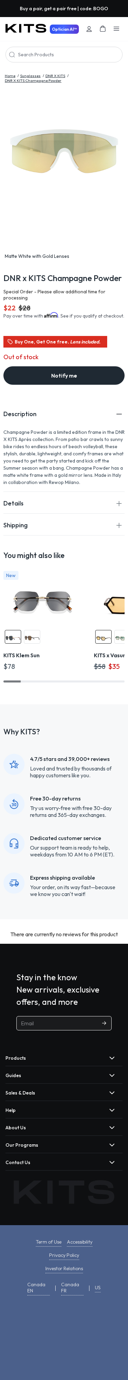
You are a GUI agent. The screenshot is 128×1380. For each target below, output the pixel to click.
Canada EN (36, 1287)
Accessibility (80, 1242)
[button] (64, 414)
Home (10, 75)
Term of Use (48, 1242)
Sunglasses (30, 75)
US (98, 1287)
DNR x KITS (55, 75)
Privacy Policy (64, 1255)
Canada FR (70, 1287)
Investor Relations (64, 1268)
